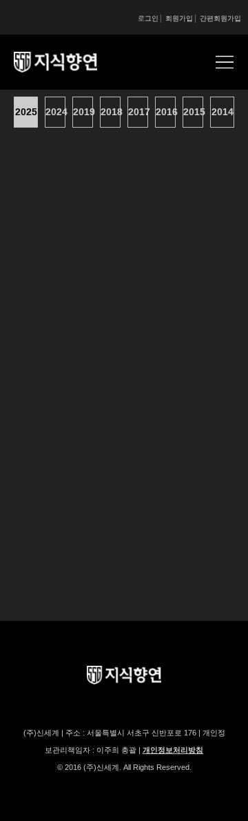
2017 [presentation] (138, 111)
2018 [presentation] (111, 111)
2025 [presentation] (26, 111)
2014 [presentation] (222, 111)
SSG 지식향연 (72, 62)
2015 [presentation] (193, 111)
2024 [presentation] (55, 111)
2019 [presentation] (83, 111)
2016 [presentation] (166, 111)
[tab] (27, 112)
